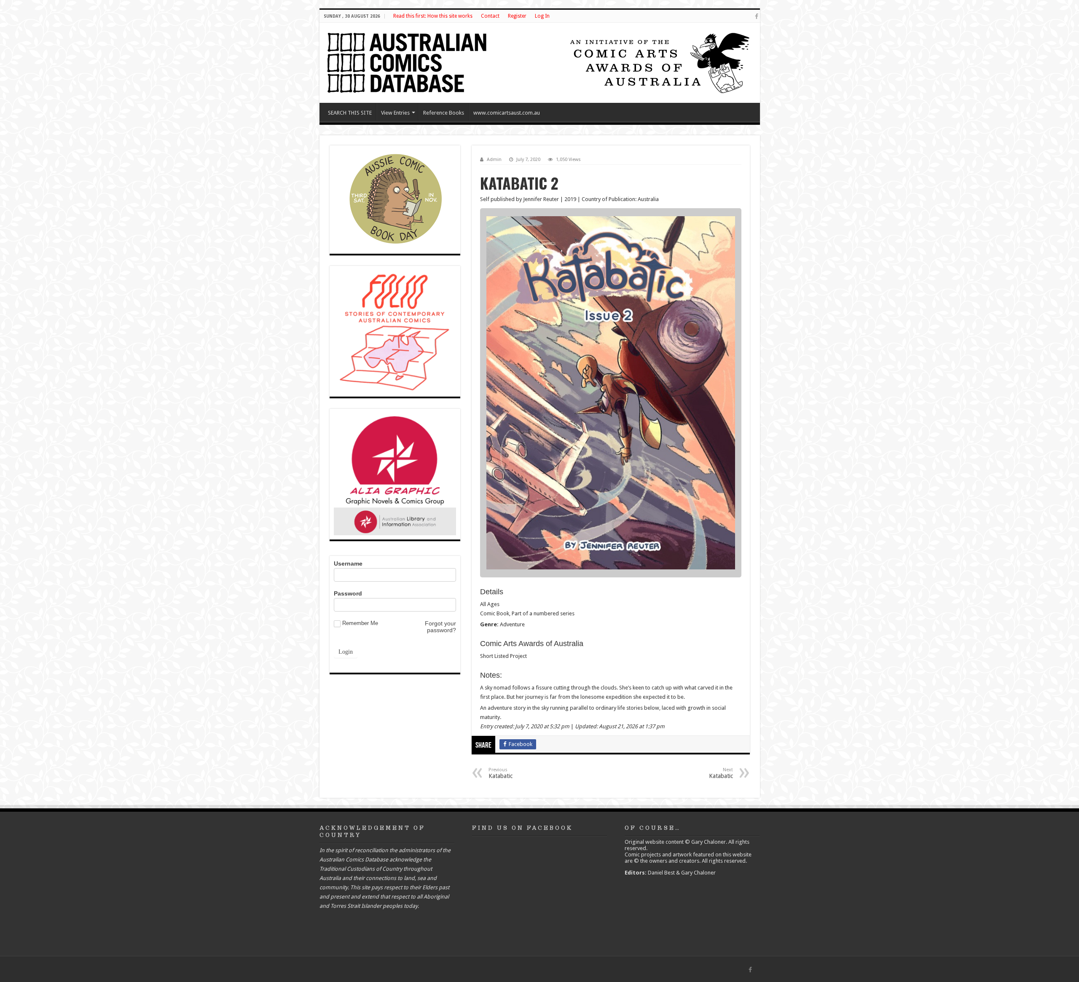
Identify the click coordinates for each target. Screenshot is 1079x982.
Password (348, 593)
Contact (490, 16)
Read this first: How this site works (432, 16)
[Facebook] (756, 16)
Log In (542, 16)
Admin (494, 159)
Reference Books (443, 113)
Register (517, 16)
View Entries (395, 113)
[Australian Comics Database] (408, 61)
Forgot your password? (440, 626)
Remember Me (360, 623)
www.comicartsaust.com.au (506, 113)
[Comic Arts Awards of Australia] (659, 62)
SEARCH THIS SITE (350, 113)
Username (348, 563)
